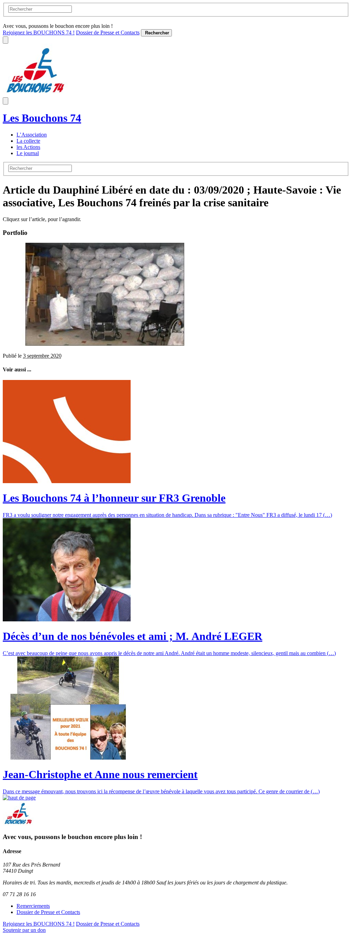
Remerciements (33, 906)
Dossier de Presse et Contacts (108, 32)
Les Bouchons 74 (42, 118)
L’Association (31, 135)
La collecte (28, 141)
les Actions (28, 147)
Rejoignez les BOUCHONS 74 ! (39, 32)
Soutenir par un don (24, 930)
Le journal (27, 153)
